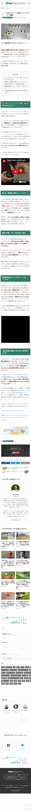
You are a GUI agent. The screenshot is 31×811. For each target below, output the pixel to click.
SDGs (22, 667)
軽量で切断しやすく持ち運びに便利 (14, 84)
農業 (11, 683)
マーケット (6, 647)
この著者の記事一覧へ (15, 520)
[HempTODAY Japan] (15, 3)
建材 (4, 17)
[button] (29, 3)
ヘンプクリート (5, 675)
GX (14, 667)
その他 (27, 667)
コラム (3, 672)
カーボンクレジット (23, 670)
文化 (19, 680)
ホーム (3, 785)
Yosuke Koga (15, 494)
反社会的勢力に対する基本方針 (11, 787)
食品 (15, 683)
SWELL (17, 791)
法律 (28, 680)
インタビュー (5, 670)
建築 (15, 680)
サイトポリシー (22, 787)
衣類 (7, 683)
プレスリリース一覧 (18, 785)
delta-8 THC (8, 667)
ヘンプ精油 (25, 675)
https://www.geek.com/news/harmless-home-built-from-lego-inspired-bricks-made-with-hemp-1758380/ (15, 417)
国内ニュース (5, 680)
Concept (7, 785)
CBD (4, 638)
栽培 (24, 680)
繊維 (3, 683)
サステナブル (19, 672)
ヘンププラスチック (15, 675)
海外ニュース (9, 17)
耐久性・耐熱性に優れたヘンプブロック (16, 81)
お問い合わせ (26, 785)
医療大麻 (5, 642)
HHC (18, 667)
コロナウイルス (10, 672)
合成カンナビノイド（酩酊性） (15, 678)
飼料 (19, 683)
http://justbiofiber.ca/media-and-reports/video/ (12, 410)
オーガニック (13, 670)
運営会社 (11, 785)
